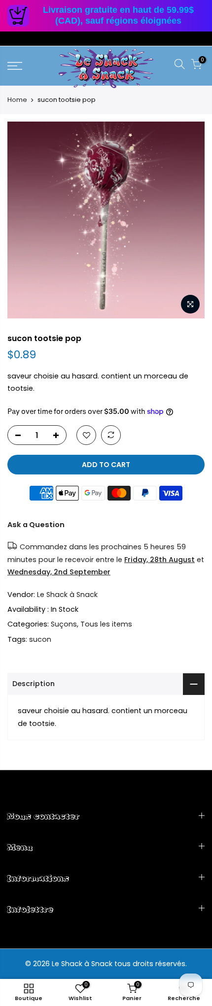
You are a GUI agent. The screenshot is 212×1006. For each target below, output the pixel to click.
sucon (40, 639)
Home (17, 99)
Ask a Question (36, 525)
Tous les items (106, 624)
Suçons (64, 624)
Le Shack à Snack (67, 594)
